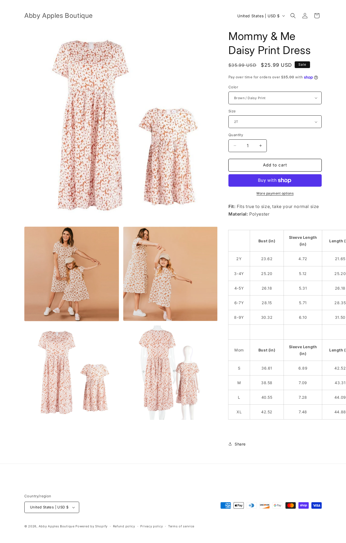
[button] (293, 16)
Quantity (235, 135)
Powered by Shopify (91, 526)
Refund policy (124, 526)
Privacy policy (151, 526)
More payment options (275, 193)
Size (232, 111)
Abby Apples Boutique (57, 526)
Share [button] (240, 444)
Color (233, 87)
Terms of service (181, 526)
